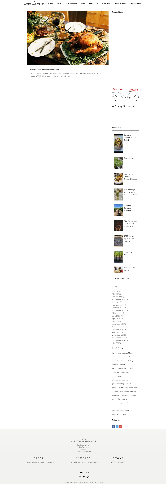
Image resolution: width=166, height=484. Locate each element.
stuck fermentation (129, 395)
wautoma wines (118, 407)
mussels (115, 391)
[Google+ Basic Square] (120, 426)
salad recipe (124, 391)
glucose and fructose (120, 380)
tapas (114, 399)
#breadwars (116, 353)
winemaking (116, 414)
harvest (128, 384)
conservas (115, 372)
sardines (133, 391)
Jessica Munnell (128, 353)
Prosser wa (123, 357)
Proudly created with (91, 482)
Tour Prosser (122, 361)
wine (134, 407)
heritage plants (118, 387)
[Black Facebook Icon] (80, 476)
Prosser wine (133, 357)
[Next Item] (135, 95)
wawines (128, 407)
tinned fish (131, 403)
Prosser (115, 357)
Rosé (114, 361)
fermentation (117, 376)
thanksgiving (122, 399)
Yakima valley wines (119, 368)
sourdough (116, 395)
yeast (125, 414)
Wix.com (100, 482)
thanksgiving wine (119, 403)
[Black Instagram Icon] (87, 476)
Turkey (130, 361)
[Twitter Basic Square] (117, 426)
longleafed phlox (131, 387)
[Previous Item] (116, 95)
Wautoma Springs (119, 364)
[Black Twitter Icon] (84, 476)
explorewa (125, 372)
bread (130, 368)
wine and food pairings (121, 410)
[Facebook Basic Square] (113, 426)
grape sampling (118, 384)
